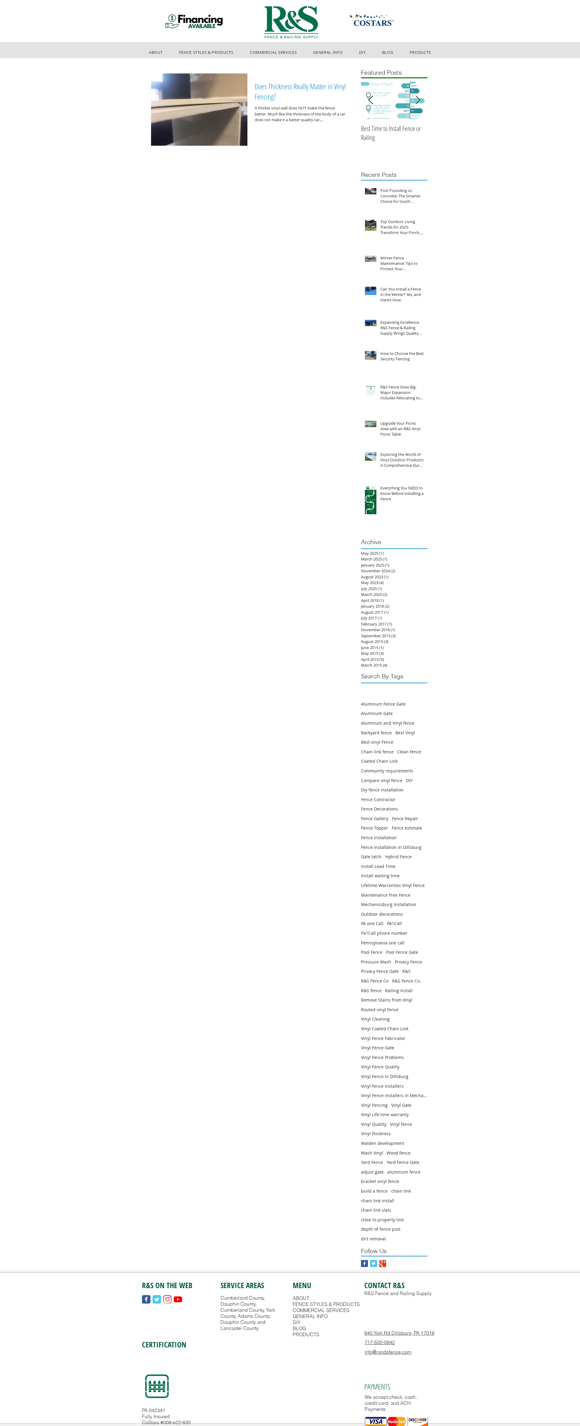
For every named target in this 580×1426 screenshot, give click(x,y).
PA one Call (372, 923)
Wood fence (399, 1153)
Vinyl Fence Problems (382, 1057)
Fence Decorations (379, 809)
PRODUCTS (306, 1334)
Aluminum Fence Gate (383, 704)
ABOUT (301, 1298)
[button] (206, 52)
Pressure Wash (376, 962)
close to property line (382, 1220)
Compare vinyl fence (381, 780)
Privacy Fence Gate (380, 971)
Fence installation (379, 837)
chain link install (377, 1200)
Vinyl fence (401, 1124)
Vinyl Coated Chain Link (384, 1028)
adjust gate (372, 1172)
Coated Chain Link (379, 761)
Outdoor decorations (382, 914)
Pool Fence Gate (402, 952)
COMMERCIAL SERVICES (321, 1310)
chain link (401, 1191)
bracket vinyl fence (380, 1181)
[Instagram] (167, 1299)
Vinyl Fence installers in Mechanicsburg (394, 1095)
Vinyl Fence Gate (377, 1048)
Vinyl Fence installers (382, 1086)
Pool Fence (371, 952)
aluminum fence (403, 1172)
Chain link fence (377, 752)
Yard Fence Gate (403, 1162)
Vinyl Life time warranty (385, 1114)
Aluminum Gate (377, 713)
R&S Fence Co (374, 981)
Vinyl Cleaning (375, 1019)
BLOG (299, 1328)
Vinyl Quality (373, 1124)
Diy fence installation (382, 790)
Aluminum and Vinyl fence (387, 723)
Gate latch (371, 856)
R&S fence (371, 990)
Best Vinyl (405, 733)
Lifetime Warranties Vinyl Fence (393, 885)
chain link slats (376, 1210)
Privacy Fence (408, 962)
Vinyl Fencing (374, 1105)
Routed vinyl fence (379, 1009)
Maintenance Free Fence (386, 895)
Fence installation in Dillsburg (391, 847)
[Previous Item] (370, 100)
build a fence (374, 1191)
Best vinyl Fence (377, 742)
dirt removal (373, 1239)
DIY (409, 780)
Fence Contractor (378, 799)
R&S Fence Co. (406, 981)
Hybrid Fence (398, 856)
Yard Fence (372, 1162)
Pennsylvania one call (382, 943)
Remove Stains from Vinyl (386, 1000)
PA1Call (394, 923)
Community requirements (387, 771)
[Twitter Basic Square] (373, 1263)
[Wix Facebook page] (146, 1299)
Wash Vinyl (372, 1153)
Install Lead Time (378, 866)
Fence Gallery (374, 818)
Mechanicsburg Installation (388, 904)
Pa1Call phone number (384, 933)
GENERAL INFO (310, 1316)
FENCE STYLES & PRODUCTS (326, 1304)
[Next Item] (417, 100)
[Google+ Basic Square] (382, 1263)
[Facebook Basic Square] (364, 1263)
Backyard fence (376, 733)
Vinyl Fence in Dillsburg (384, 1076)
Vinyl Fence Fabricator (383, 1038)
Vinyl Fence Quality (380, 1067)
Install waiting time (380, 876)
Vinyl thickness (376, 1133)
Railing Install (399, 990)
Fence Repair (405, 818)
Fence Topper (374, 828)
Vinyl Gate (401, 1105)
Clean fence (409, 752)
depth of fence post (381, 1229)
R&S (406, 971)
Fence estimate (407, 828)
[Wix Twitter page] (157, 1299)
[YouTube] (178, 1299)
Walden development (382, 1143)
